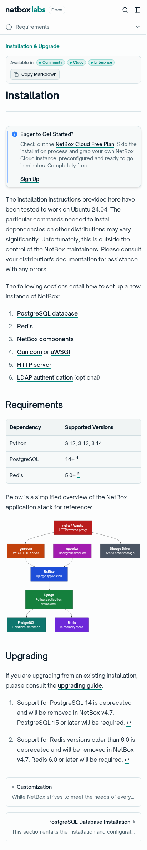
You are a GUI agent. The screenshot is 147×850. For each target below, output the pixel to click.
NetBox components (45, 339)
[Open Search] (125, 10)
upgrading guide (80, 685)
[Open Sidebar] (137, 10)
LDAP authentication (45, 377)
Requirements (34, 405)
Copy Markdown (38, 74)
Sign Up (29, 179)
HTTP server (34, 364)
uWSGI (60, 351)
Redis (25, 326)
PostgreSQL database (47, 313)
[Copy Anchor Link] (69, 405)
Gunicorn (29, 351)
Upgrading (27, 656)
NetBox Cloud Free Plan (85, 144)
